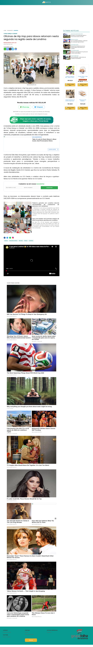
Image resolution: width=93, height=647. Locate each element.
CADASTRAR (49, 187)
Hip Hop (21, 240)
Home (5, 30)
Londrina (15, 30)
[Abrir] (1, 2)
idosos (6, 240)
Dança (25, 240)
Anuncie (31, 640)
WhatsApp (25, 107)
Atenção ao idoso (13, 240)
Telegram (40, 107)
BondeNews (10, 30)
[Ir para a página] (46, 2)
